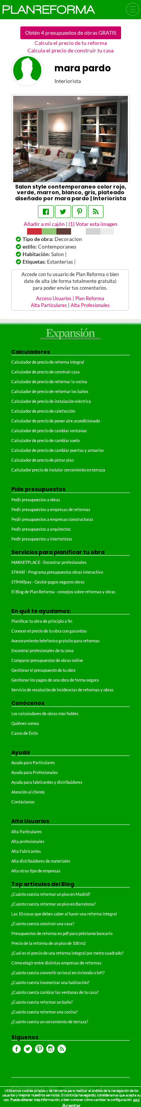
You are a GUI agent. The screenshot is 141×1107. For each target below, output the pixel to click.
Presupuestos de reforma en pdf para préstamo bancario (61, 933)
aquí (136, 1099)
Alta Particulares (49, 305)
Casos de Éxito (24, 733)
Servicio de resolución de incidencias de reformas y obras (62, 689)
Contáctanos (23, 801)
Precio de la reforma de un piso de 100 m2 (48, 943)
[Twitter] (63, 211)
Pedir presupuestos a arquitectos (41, 529)
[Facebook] (46, 211)
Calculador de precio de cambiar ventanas (49, 430)
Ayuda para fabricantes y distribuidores (46, 782)
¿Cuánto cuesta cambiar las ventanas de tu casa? (55, 992)
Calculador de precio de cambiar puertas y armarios (57, 450)
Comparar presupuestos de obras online (47, 660)
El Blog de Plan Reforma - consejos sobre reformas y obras (63, 591)
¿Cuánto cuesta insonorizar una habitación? (50, 982)
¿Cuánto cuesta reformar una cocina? (44, 1011)
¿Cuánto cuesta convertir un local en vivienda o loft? (58, 972)
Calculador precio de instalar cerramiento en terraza (58, 469)
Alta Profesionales (90, 305)
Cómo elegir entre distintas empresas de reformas (56, 962)
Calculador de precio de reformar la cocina (49, 381)
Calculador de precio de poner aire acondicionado (55, 420)
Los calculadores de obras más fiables (45, 713)
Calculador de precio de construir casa (45, 371)
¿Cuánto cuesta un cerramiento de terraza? (49, 1021)
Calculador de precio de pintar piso (42, 460)
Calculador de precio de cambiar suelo (45, 440)
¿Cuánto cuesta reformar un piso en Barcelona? (53, 903)
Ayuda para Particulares (33, 762)
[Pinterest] (79, 211)
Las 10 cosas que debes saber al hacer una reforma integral (64, 913)
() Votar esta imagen (92, 224)
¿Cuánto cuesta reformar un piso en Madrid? (50, 894)
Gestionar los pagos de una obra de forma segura (55, 679)
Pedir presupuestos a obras (35, 499)
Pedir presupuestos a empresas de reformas (50, 509)
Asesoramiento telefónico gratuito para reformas (55, 640)
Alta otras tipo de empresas (36, 870)
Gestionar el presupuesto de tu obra (43, 670)
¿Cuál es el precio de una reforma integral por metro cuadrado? (67, 952)
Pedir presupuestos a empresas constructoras (52, 519)
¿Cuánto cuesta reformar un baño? (42, 1002)
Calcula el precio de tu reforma (71, 43)
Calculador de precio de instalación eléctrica (51, 401)
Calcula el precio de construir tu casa (70, 50)
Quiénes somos (25, 723)
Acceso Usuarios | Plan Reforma (70, 298)
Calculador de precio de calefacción (43, 410)
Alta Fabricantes (26, 851)
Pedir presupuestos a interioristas (41, 538)
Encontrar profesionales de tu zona (42, 650)
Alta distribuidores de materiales (40, 860)
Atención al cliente (28, 791)
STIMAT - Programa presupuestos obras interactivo (57, 572)
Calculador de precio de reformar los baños (49, 391)
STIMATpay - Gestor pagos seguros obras (48, 581)
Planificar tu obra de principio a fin (41, 621)
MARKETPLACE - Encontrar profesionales (48, 562)
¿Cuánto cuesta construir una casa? (42, 923)
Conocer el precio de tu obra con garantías (49, 630)
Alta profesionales (27, 841)
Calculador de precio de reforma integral (47, 361)
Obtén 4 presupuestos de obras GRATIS (70, 32)
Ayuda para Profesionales (34, 772)
